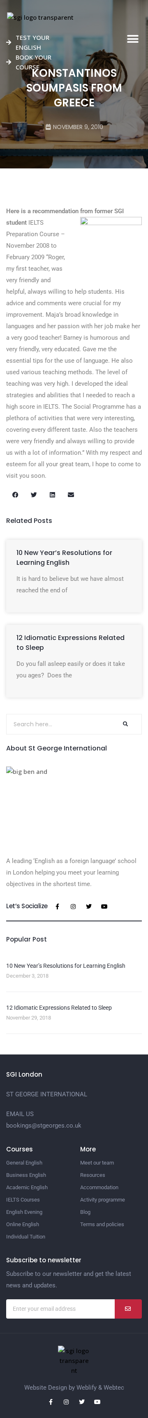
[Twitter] (89, 906)
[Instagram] (73, 906)
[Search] (125, 724)
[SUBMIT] (128, 1309)
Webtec (114, 1387)
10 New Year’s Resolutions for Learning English (64, 557)
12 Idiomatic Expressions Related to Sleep (59, 1007)
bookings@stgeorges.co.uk (43, 1125)
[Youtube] (104, 906)
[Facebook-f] (57, 906)
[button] (132, 39)
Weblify (86, 1387)
